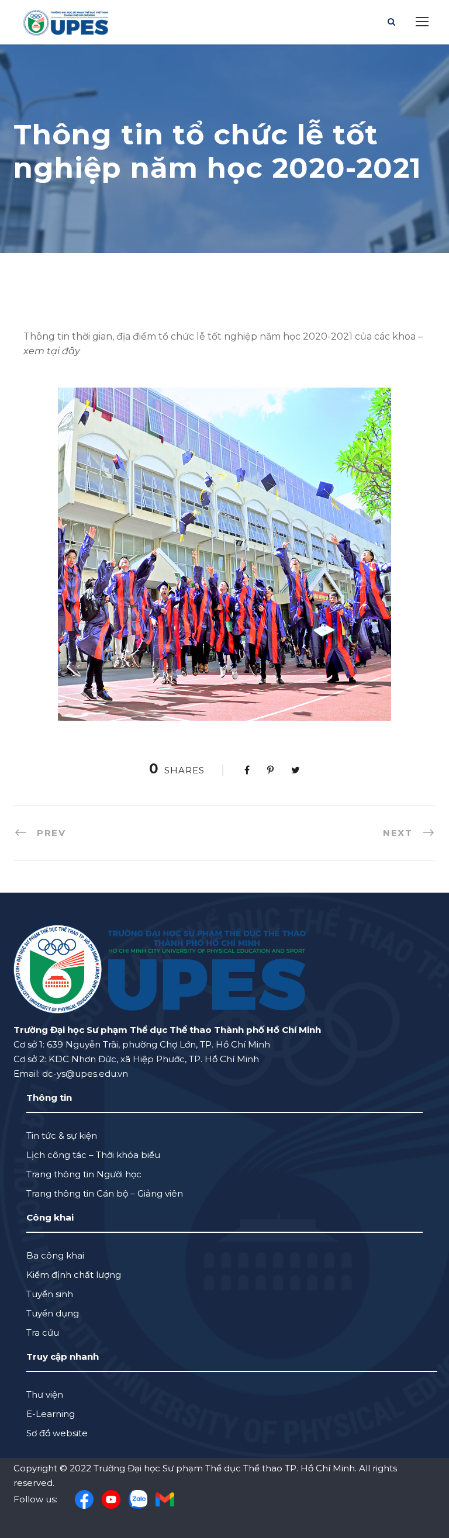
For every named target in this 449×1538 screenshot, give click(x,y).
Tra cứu (42, 1332)
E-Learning (50, 1413)
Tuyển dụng (52, 1313)
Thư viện (44, 1394)
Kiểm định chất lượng (73, 1274)
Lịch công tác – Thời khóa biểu (93, 1154)
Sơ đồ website (57, 1433)
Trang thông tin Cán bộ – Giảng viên (104, 1193)
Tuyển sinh (49, 1293)
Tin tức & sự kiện (61, 1135)
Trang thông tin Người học (83, 1174)
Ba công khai (55, 1255)
